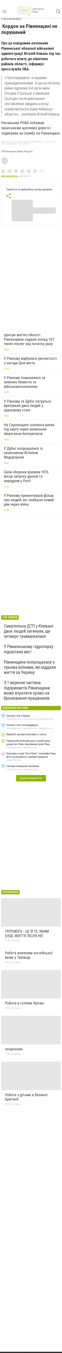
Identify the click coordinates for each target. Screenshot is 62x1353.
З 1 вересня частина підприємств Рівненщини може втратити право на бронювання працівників (27, 690)
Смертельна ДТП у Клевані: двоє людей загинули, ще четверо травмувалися (29, 631)
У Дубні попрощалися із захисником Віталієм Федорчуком (23, 452)
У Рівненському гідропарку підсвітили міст (28, 649)
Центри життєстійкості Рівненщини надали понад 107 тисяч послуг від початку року (29, 339)
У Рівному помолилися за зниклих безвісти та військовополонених (24, 382)
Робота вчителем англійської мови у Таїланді (28, 955)
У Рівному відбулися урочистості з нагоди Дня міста (30, 360)
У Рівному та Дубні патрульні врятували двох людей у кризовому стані (27, 405)
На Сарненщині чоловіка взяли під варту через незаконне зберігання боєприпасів (29, 429)
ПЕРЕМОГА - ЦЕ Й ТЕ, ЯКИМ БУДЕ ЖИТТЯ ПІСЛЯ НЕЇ (27, 933)
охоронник (14, 1049)
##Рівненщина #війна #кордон (17, 151)
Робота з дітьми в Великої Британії (26, 1097)
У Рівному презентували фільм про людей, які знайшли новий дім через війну (29, 500)
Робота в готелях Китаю (24, 1003)
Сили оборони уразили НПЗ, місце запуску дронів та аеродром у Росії (26, 476)
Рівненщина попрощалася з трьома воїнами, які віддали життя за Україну (30, 667)
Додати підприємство (31, 778)
